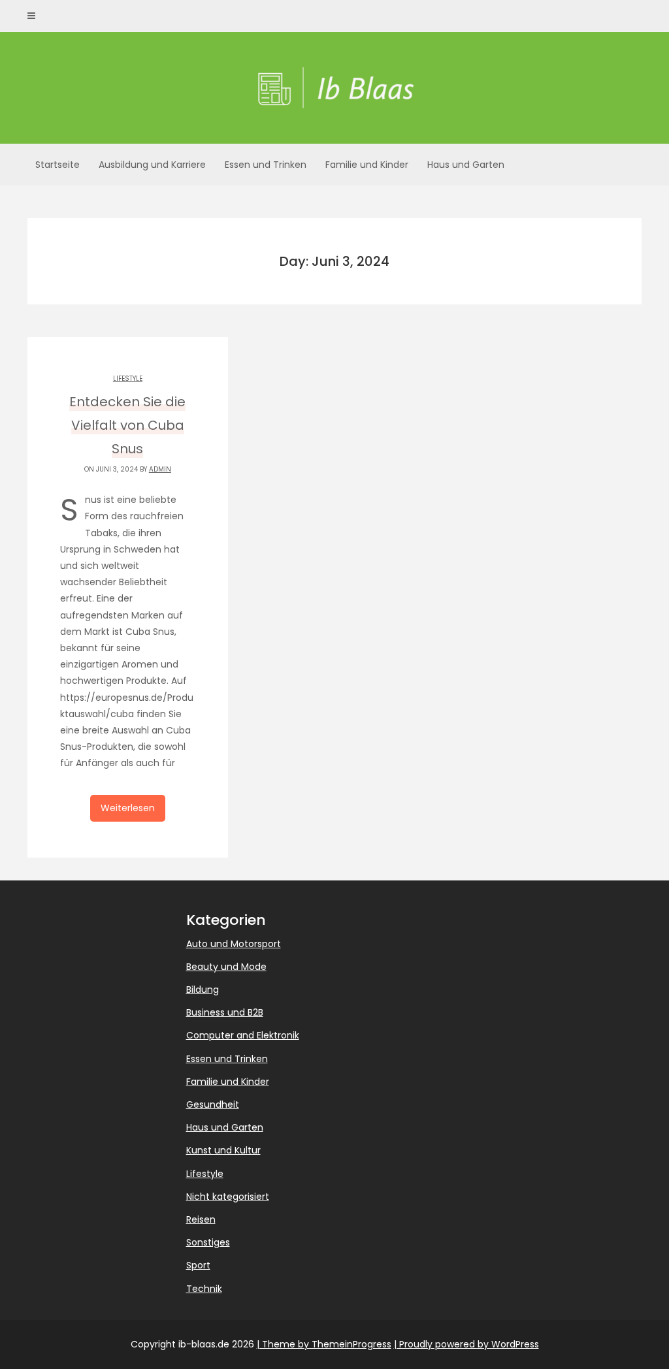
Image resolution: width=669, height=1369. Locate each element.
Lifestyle (127, 378)
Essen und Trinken (265, 164)
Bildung (202, 989)
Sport (198, 1265)
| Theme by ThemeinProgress (324, 1344)
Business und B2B (224, 1012)
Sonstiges (208, 1242)
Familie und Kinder (366, 164)
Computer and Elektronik (242, 1035)
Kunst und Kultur (223, 1150)
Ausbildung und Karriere (152, 164)
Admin (160, 469)
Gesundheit (212, 1104)
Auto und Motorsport (233, 943)
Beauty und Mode (226, 966)
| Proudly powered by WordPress (466, 1344)
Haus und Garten (465, 164)
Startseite (57, 164)
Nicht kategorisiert (227, 1196)
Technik (204, 1288)
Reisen (201, 1219)
